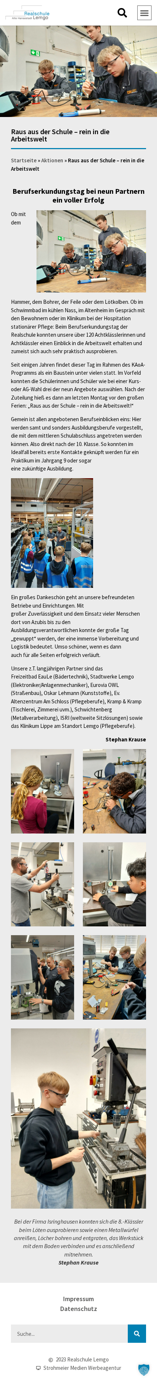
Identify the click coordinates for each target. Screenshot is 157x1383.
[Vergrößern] (136, 219)
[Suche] (137, 1334)
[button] (122, 12)
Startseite (24, 160)
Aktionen (52, 160)
